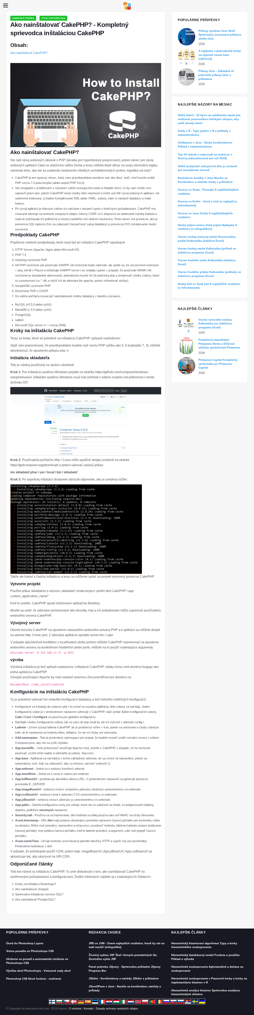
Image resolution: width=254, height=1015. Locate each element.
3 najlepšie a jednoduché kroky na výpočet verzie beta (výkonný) (219, 54)
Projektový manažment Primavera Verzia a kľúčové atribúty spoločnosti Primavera (219, 343)
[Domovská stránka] (127, 5)
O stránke (75, 1008)
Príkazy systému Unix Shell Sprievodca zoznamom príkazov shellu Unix (219, 34)
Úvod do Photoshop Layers (24, 943)
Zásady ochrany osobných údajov (117, 1008)
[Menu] (5, 5)
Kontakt (88, 1008)
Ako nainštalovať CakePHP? (29, 52)
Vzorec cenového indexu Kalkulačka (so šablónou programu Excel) (215, 323)
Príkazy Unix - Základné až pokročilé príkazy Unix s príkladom (216, 74)
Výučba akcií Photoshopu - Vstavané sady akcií (38, 970)
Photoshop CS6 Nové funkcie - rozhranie (33, 978)
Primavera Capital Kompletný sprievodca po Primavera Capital (218, 363)
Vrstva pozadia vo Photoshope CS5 (30, 951)
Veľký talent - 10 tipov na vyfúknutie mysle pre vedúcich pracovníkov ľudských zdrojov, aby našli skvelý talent (209, 119)
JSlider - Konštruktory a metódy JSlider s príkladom (124, 978)
